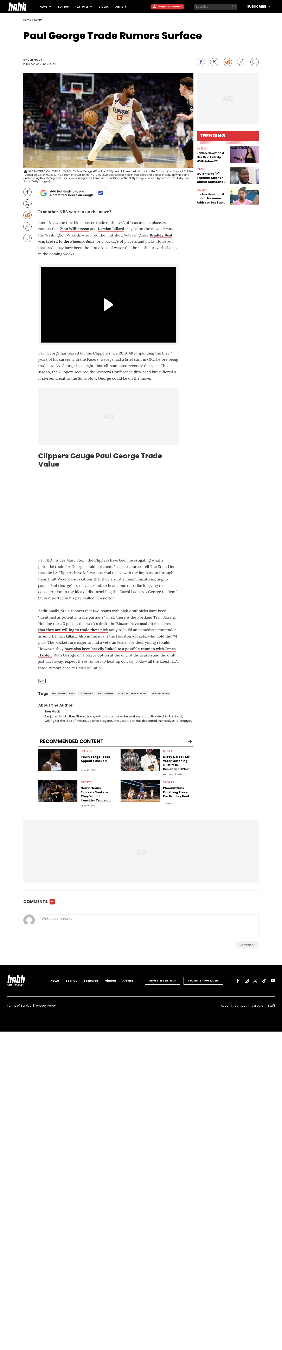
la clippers (86, 693)
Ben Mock (35, 60)
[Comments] (254, 62)
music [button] (201, 169)
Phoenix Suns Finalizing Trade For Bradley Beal (176, 792)
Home (27, 20)
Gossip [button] (202, 190)
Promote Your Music (203, 980)
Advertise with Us (162, 980)
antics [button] (202, 148)
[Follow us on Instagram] (246, 981)
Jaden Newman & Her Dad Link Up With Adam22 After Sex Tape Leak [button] (211, 157)
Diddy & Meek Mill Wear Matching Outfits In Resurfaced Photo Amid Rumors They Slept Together (178, 763)
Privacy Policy (46, 1006)
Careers (257, 1006)
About (225, 1006)
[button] (244, 154)
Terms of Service (19, 1006)
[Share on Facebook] (201, 62)
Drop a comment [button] (169, 6)
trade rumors (160, 693)
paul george (105, 693)
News (44, 6)
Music (167, 751)
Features (82, 6)
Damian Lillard (111, 228)
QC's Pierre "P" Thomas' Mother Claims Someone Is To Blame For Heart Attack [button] (211, 178)
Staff (271, 1006)
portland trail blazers (132, 693)
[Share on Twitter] (214, 62)
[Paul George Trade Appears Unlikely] (57, 760)
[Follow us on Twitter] (255, 981)
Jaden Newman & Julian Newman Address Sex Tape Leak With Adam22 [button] (211, 198)
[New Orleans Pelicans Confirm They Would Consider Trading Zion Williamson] (57, 791)
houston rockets (63, 693)
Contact (241, 1006)
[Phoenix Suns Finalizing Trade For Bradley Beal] (140, 791)
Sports (38, 20)
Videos (104, 6)
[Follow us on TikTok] (264, 981)
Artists (121, 6)
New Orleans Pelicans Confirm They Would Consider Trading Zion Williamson (94, 794)
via (42, 680)
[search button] (234, 7)
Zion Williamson (74, 228)
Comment (247, 945)
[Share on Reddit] (227, 62)
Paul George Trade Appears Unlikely (96, 759)
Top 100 (63, 6)
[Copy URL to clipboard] (241, 62)
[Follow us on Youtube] (273, 981)
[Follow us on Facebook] (238, 981)
